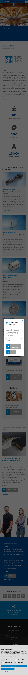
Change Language (15, 346)
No (13, 352)
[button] (3, 647)
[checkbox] (2, 660)
